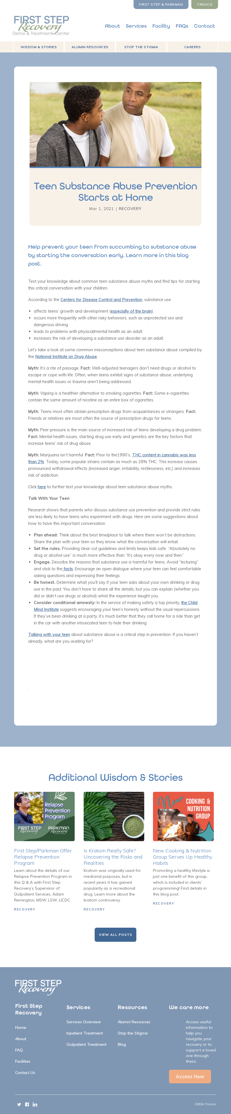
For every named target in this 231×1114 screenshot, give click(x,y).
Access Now (190, 1076)
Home (20, 1027)
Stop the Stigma (141, 47)
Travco (204, 4)
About (112, 26)
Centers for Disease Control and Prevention (101, 299)
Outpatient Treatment (86, 1044)
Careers (192, 47)
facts (68, 568)
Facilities (22, 1061)
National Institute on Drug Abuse (66, 356)
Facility (161, 26)
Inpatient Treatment (84, 1033)
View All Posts (115, 934)
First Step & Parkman (161, 4)
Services (136, 26)
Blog (122, 1044)
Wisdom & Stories (39, 47)
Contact (204, 26)
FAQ (19, 1050)
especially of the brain (131, 311)
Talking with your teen (49, 634)
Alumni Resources (90, 47)
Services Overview (83, 1021)
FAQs (182, 26)
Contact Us (25, 1072)
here (42, 486)
